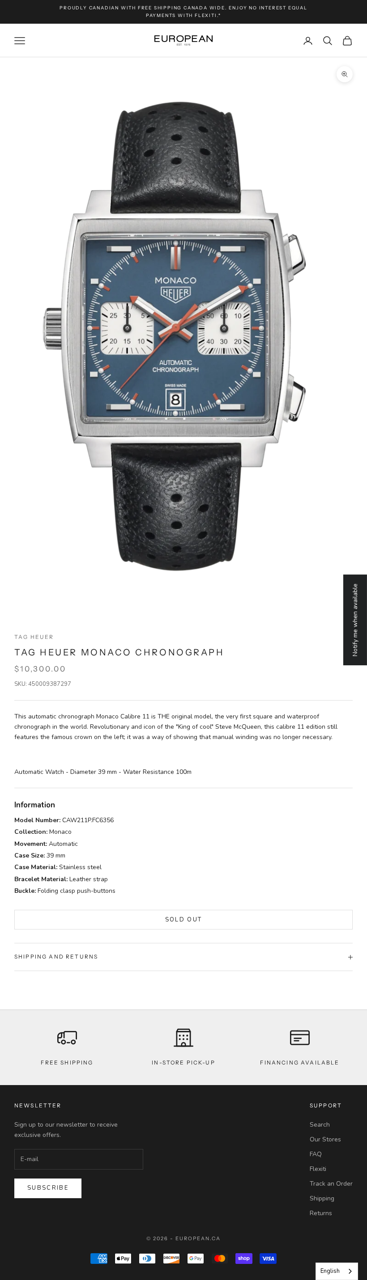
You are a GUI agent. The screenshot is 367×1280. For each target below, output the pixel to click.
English (330, 1271)
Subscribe (47, 1188)
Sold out (183, 920)
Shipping (322, 1198)
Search (320, 1124)
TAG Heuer (34, 637)
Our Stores (325, 1139)
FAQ (316, 1154)
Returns (321, 1213)
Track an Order (331, 1183)
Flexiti (318, 1169)
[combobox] (337, 1271)
